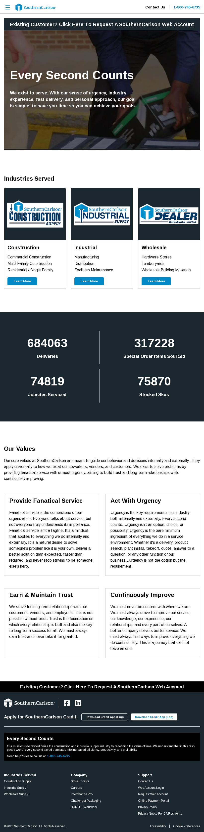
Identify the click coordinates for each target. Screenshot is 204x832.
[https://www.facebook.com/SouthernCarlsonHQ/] (66, 703)
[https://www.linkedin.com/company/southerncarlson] (78, 703)
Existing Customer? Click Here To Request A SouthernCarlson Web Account (102, 24)
